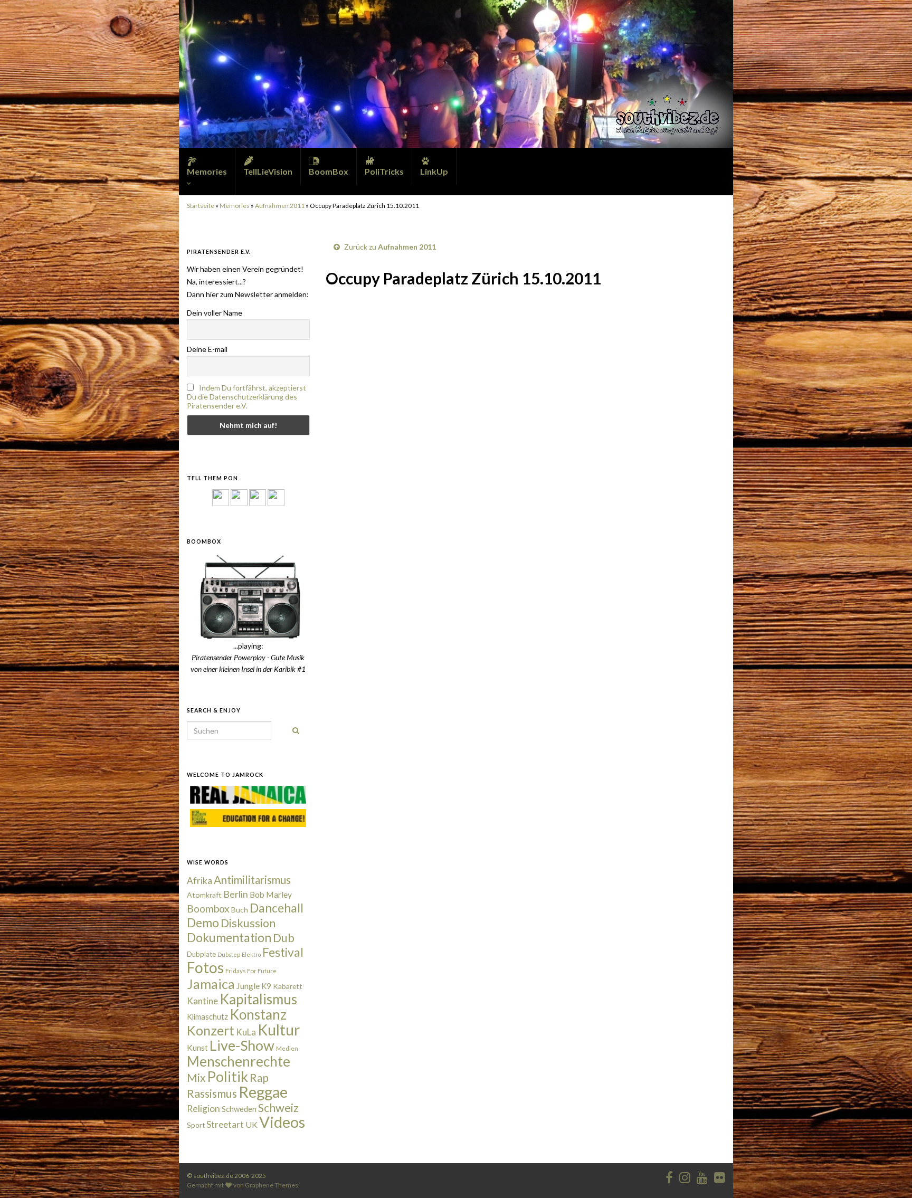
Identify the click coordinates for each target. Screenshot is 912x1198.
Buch (239, 909)
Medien (287, 1048)
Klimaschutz (207, 1016)
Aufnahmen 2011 (280, 206)
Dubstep (228, 954)
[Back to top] (888, 1174)
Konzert (210, 1030)
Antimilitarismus (252, 879)
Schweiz (278, 1108)
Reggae (263, 1092)
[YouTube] (257, 496)
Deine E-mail (207, 349)
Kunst (197, 1047)
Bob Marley (271, 894)
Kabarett (287, 986)
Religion (203, 1108)
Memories (235, 206)
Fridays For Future (251, 970)
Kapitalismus (258, 999)
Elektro (251, 954)
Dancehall (276, 907)
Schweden (239, 1109)
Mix (196, 1077)
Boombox (208, 908)
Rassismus (212, 1093)
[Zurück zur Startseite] (456, 74)
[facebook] (669, 1175)
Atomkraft (204, 894)
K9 (266, 986)
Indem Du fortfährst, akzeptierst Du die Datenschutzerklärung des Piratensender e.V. (246, 396)
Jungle (248, 986)
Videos (282, 1122)
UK (251, 1124)
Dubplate (201, 954)
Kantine (202, 1000)
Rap (259, 1077)
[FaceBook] (220, 496)
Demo (203, 922)
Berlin (235, 894)
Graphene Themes (271, 1185)
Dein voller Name (214, 312)
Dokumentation (229, 937)
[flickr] (719, 1175)
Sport (196, 1125)
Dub (283, 938)
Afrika (199, 880)
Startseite (200, 206)
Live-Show (242, 1045)
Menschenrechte (238, 1061)
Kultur (279, 1030)
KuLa (246, 1032)
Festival (282, 952)
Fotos (205, 967)
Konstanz (258, 1014)
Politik (227, 1076)
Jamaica (211, 984)
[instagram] (239, 496)
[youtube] (702, 1175)
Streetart (225, 1124)
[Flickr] (276, 496)
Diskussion (248, 923)
